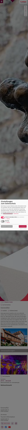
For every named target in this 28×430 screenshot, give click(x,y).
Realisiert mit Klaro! (23, 228)
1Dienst (7, 218)
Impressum (16, 213)
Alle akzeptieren (22, 226)
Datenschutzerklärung (8, 213)
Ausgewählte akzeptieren (6, 226)
